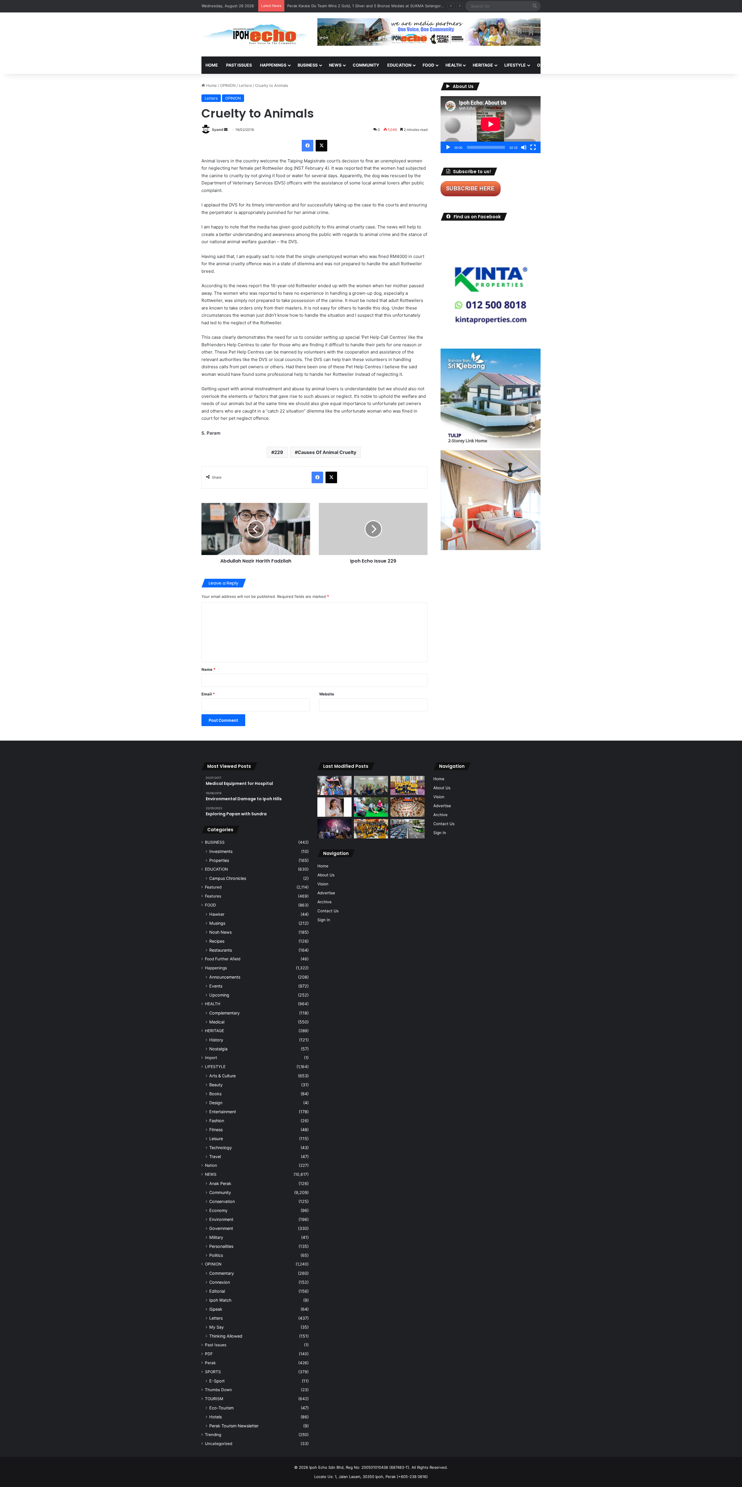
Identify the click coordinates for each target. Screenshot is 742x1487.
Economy (218, 1210)
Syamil (217, 129)
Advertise (326, 893)
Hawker (216, 914)
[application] (491, 124)
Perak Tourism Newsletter (234, 1425)
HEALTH (453, 65)
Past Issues (239, 65)
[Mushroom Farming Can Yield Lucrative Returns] (371, 785)
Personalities (221, 1246)
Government (221, 1228)
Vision (322, 884)
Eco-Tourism (221, 1407)
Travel (215, 1156)
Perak (210, 1362)
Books (215, 1093)
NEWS (335, 65)
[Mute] (524, 147)
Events (215, 986)
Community (220, 1192)
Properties (219, 860)
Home (211, 65)
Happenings (216, 968)
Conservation (222, 1201)
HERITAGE (483, 65)
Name (208, 669)
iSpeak (215, 1309)
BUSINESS (308, 65)
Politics (216, 1255)
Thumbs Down (218, 1389)
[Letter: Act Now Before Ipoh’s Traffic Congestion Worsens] (407, 828)
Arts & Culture (222, 1075)
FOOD (428, 65)
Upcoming (219, 994)
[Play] (448, 147)
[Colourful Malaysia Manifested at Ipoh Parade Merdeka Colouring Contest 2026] (407, 807)
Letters (245, 85)
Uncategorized (218, 1443)
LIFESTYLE (515, 65)
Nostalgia (218, 1048)
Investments (220, 851)
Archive (324, 902)
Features (213, 896)
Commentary (221, 1273)
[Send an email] (226, 129)
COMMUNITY (366, 65)
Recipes (216, 941)
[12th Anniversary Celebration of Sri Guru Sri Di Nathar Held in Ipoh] (371, 828)
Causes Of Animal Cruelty (327, 452)
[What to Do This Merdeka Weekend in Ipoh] (334, 828)
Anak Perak (220, 1183)
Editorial (217, 1291)
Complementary (224, 1012)
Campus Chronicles (227, 878)
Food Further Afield (222, 959)
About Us (325, 875)
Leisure (216, 1138)
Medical (216, 1021)
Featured (213, 887)
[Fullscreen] (533, 147)
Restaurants (220, 950)
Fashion (216, 1120)
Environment (221, 1219)
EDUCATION (399, 65)
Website (326, 694)
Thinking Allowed (225, 1336)
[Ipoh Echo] (255, 34)
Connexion (219, 1282)
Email (208, 694)
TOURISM (599, 65)
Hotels (215, 1416)
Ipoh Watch (220, 1300)
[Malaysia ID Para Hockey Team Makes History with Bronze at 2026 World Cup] (334, 785)
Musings (217, 923)
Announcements (224, 977)
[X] (321, 145)
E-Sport (217, 1380)
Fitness (216, 1129)
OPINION (545, 65)
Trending (213, 1434)
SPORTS (573, 65)
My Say (216, 1327)
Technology (220, 1147)
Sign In (323, 920)
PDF (209, 1354)
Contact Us (328, 911)
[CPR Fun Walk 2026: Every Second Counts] (371, 807)
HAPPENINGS (273, 65)
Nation (211, 1165)
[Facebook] (307, 145)
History (216, 1039)
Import (211, 1057)
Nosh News (220, 932)
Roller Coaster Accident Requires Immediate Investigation (339, 5)
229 (278, 452)
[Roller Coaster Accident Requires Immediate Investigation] (334, 807)
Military (216, 1237)
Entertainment (222, 1111)
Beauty (216, 1084)
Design (215, 1102)
